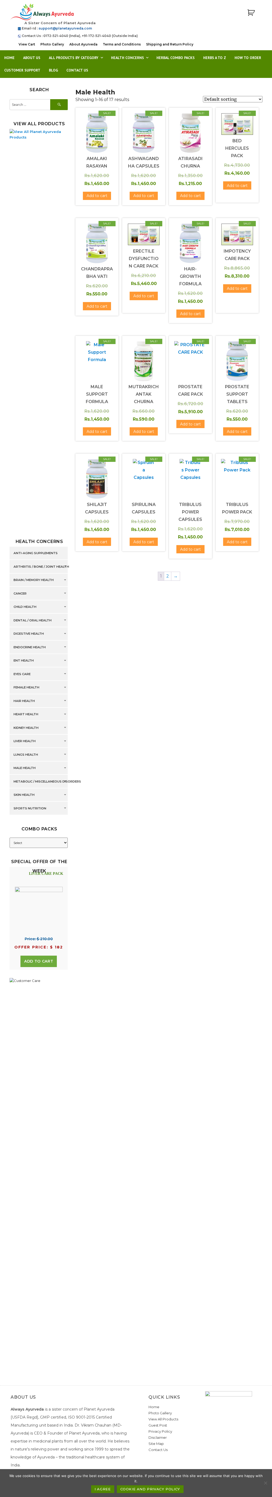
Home (9, 57)
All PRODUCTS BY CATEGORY (73, 57)
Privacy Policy (160, 1431)
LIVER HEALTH (25, 741)
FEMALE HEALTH (26, 687)
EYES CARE (22, 674)
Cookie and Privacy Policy (150, 1489)
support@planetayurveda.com (65, 28)
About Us (31, 57)
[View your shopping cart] (251, 12)
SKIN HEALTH (24, 795)
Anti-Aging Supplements (36, 553)
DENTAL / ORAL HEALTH (33, 620)
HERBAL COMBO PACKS (175, 57)
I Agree (102, 1489)
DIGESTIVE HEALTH (29, 634)
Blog (53, 70)
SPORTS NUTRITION (30, 808)
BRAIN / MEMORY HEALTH (34, 580)
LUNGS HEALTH (26, 754)
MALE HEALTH (25, 768)
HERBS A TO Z (214, 57)
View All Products (163, 1419)
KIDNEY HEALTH (26, 728)
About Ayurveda (83, 44)
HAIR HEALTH (24, 701)
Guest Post (157, 1425)
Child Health (25, 607)
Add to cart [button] (97, 195)
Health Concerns (127, 57)
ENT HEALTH (24, 661)
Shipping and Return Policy (169, 44)
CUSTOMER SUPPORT (22, 70)
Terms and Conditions (122, 44)
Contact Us (77, 70)
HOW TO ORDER (248, 57)
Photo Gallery (52, 44)
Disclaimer (157, 1437)
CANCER (20, 593)
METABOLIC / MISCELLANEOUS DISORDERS (47, 781)
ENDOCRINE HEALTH (30, 647)
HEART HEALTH (26, 714)
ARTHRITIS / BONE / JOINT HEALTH (41, 566)
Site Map (156, 1443)
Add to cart (38, 961)
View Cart (27, 44)
